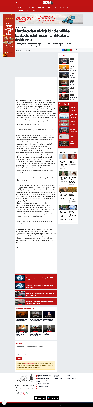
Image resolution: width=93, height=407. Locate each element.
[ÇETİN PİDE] (9, 35)
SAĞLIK (62, 7)
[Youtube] (24, 393)
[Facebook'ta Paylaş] (63, 50)
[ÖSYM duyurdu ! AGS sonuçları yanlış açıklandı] (22, 328)
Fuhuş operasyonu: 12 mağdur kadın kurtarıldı (73, 98)
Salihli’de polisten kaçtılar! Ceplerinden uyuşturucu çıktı (73, 84)
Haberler (17, 27)
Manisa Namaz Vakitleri (43, 378)
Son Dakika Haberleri (43, 386)
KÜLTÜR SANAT (20, 10)
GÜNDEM (27, 7)
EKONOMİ (41, 7)
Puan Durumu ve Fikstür (43, 383)
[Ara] (77, 3)
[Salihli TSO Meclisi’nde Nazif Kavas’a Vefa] (36, 314)
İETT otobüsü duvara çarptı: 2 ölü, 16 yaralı (73, 91)
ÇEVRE (71, 66)
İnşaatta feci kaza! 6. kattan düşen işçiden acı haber (73, 76)
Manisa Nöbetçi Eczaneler (44, 375)
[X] (18, 393)
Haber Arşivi (41, 388)
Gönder (19, 358)
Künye (68, 375)
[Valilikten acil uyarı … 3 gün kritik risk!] (22, 314)
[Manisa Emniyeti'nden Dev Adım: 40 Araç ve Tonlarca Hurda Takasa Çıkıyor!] (36, 328)
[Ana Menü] (77, 9)
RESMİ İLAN (19, 7)
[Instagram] (21, 393)
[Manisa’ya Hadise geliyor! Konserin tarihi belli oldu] (49, 314)
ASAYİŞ (34, 7)
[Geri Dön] (4, 402)
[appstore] (40, 397)
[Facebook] (16, 393)
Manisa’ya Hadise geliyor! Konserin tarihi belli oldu (48, 321)
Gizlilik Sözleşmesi (58, 376)
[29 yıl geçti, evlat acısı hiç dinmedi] (49, 328)
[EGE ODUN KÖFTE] (46, 19)
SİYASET (48, 7)
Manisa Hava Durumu (43, 376)
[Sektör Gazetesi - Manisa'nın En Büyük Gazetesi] (47, 3)
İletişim (68, 376)
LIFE (34, 10)
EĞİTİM (55, 7)
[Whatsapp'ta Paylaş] (68, 50)
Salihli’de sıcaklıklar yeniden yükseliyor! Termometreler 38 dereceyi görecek (74, 69)
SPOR (67, 7)
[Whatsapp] (26, 393)
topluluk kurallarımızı (29, 363)
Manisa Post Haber (71, 378)
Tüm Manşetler (41, 384)
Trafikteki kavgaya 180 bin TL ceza (73, 62)
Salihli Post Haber (58, 378)
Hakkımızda (56, 375)
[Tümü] (76, 55)
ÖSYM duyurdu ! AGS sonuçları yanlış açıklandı (21, 334)
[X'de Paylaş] (65, 50)
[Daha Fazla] (71, 50)
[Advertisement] (42, 88)
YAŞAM (28, 10)
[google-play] (53, 397)
